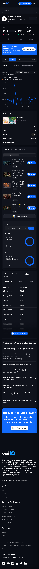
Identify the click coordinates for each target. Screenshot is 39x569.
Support (5, 532)
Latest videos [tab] (20, 149)
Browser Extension (8, 509)
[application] (19, 95)
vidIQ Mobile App (8, 513)
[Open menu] (34, 3)
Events (4, 539)
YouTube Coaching (8, 516)
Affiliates (5, 549)
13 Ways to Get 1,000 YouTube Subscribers (16, 545)
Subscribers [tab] (15, 65)
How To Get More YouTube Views (13, 542)
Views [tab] (5, 65)
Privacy (4, 497)
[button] (5, 59)
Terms (4, 493)
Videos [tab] (19, 39)
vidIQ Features (7, 506)
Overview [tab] (8, 39)
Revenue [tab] (31, 281)
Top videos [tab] (8, 149)
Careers (4, 490)
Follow (32, 19)
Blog (3, 535)
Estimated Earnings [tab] (28, 65)
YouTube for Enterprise (9, 519)
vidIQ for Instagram (8, 523)
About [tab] (31, 39)
